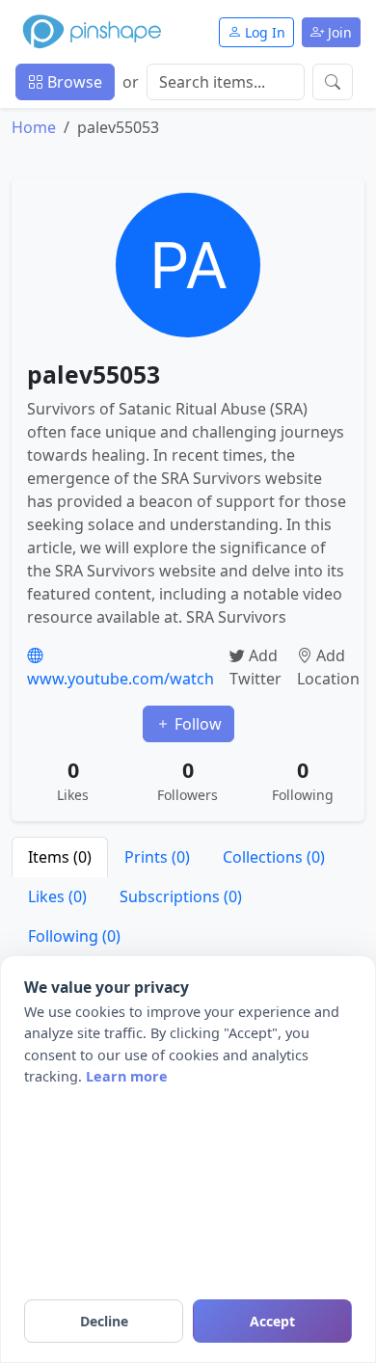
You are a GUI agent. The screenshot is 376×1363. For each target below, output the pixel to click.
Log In (263, 32)
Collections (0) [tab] (274, 857)
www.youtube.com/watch (120, 678)
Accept (272, 1321)
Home (34, 127)
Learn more (127, 1076)
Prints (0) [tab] (157, 857)
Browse (72, 82)
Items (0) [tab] (60, 857)
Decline (104, 1321)
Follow (196, 724)
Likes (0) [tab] (57, 896)
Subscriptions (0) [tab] (181, 896)
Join (338, 32)
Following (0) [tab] (74, 936)
